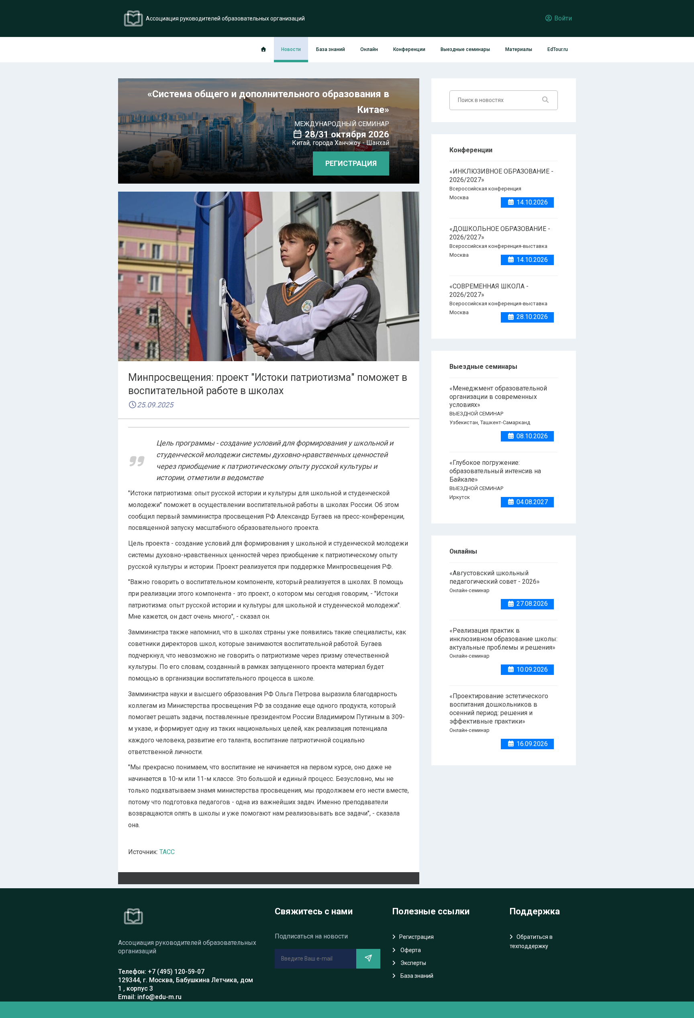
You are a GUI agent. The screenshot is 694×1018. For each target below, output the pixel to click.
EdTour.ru (557, 49)
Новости (291, 49)
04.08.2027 (531, 502)
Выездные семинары (465, 49)
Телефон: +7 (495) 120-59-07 (161, 971)
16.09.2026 (531, 744)
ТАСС (167, 852)
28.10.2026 (531, 317)
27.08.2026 (531, 603)
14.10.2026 (531, 202)
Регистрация (416, 937)
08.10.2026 (531, 436)
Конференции (409, 49)
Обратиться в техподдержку (531, 941)
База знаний (330, 49)
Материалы (518, 49)
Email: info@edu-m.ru (150, 997)
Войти (562, 18)
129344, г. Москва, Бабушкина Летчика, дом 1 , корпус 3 (185, 984)
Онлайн (369, 49)
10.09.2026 (531, 669)
